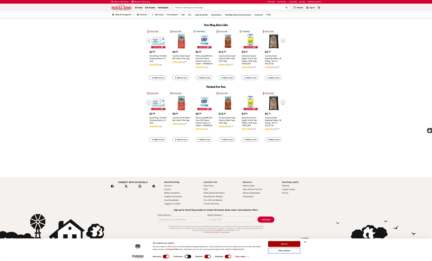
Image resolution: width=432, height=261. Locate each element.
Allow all (284, 244)
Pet (189, 15)
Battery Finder (249, 185)
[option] (158, 55)
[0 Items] (319, 7)
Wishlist (300, 8)
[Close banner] (305, 242)
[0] (319, 7)
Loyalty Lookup (288, 189)
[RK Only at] (158, 41)
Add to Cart (159, 78)
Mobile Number (215, 215)
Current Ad (293, 2)
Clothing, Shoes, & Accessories (238, 15)
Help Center (209, 185)
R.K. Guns (138, 8)
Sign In (312, 8)
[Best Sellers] (204, 41)
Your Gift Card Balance (213, 200)
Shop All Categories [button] (123, 15)
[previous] (149, 40)
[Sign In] (307, 7)
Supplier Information (173, 196)
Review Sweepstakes (251, 193)
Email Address (165, 215)
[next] (283, 40)
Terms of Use (238, 249)
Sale (183, 15)
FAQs (206, 189)
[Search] (286, 7)
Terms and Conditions (212, 232)
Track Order (281, 2)
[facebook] (112, 186)
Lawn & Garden (201, 15)
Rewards (285, 185)
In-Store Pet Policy (211, 203)
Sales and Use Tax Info (252, 189)
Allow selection (284, 251)
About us (168, 185)
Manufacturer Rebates (213, 196)
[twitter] (126, 186)
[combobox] (232, 7)
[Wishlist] (294, 7)
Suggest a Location (172, 203)
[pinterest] (153, 186)
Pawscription (163, 8)
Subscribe (266, 219)
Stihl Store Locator (314, 2)
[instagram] (139, 186)
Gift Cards (271, 2)
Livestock (259, 15)
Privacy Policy (173, 249)
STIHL (268, 15)
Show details (240, 257)
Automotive (216, 15)
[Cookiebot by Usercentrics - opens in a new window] (138, 256)
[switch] (188, 256)
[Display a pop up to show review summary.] (186, 62)
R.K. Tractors (150, 8)
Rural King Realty (171, 200)
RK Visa (285, 193)
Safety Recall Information (214, 193)
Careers (302, 2)
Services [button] (143, 15)
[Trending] (250, 41)
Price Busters (172, 15)
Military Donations (172, 193)
